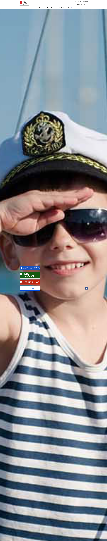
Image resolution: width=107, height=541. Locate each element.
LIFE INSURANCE (31, 282)
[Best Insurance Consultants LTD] (24, 3)
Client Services (61, 7)
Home (33, 7)
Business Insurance (51, 7)
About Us (73, 7)
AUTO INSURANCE (31, 268)
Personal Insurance (40, 7)
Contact (68, 7)
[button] (45, 7)
